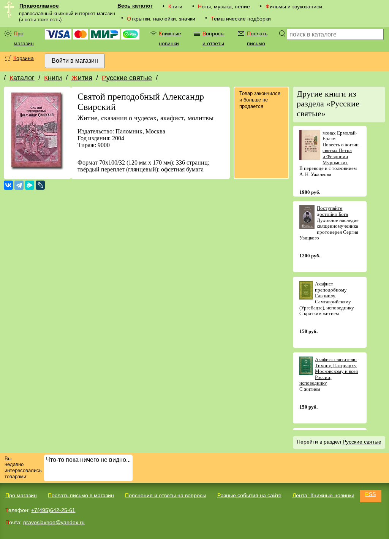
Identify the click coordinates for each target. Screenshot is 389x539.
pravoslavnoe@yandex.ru (54, 522)
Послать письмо (257, 38)
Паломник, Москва (140, 131)
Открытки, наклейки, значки (161, 19)
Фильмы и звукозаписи (294, 6)
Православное (39, 6)
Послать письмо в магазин (81, 495)
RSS (370, 494)
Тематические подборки (241, 19)
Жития (81, 78)
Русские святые (127, 78)
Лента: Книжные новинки (323, 495)
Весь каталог (135, 6)
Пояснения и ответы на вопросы (165, 495)
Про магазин (24, 38)
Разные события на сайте (249, 495)
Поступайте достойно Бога (332, 211)
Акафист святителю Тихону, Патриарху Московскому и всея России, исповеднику (328, 371)
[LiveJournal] (40, 185)
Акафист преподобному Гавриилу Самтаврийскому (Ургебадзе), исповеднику (326, 295)
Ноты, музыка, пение (224, 6)
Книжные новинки (170, 38)
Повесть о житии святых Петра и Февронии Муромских (341, 153)
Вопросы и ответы (213, 38)
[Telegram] (19, 185)
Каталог (22, 78)
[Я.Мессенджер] (29, 185)
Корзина (23, 58)
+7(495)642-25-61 (53, 510)
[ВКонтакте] (8, 185)
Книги (175, 6)
